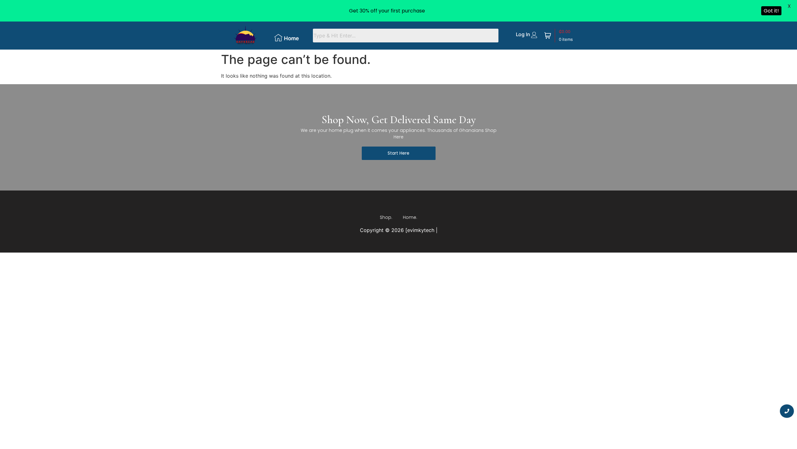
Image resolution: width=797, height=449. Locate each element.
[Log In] (534, 35)
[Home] (278, 38)
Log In (523, 34)
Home (291, 38)
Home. (410, 217)
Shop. (386, 217)
